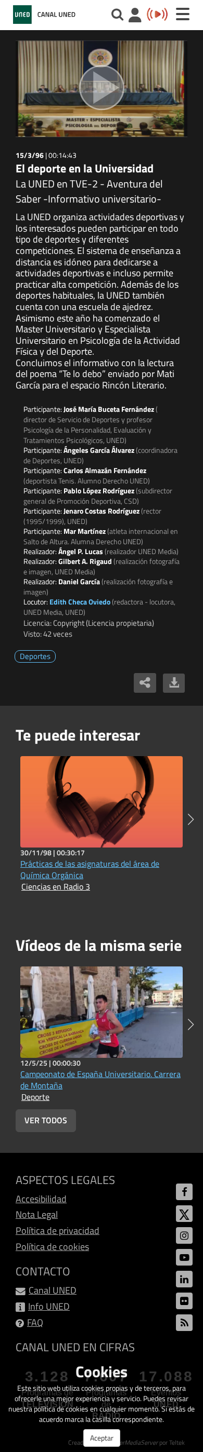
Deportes (35, 656)
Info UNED (49, 1306)
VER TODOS (45, 1120)
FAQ (35, 1322)
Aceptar (101, 1437)
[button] (191, 819)
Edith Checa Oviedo (79, 601)
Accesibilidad (41, 1199)
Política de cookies (52, 1247)
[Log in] (135, 16)
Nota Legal (37, 1214)
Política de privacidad (57, 1231)
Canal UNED (53, 1290)
